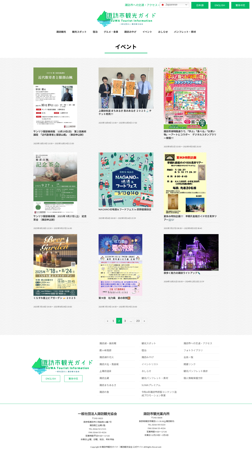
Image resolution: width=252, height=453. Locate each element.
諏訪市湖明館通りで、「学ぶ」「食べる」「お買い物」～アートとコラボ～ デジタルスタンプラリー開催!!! (190, 134)
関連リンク (190, 364)
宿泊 (144, 350)
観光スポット (149, 343)
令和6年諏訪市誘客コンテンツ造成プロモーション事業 (159, 393)
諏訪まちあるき (107, 385)
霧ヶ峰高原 (105, 350)
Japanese (171, 4)
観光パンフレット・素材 (155, 378)
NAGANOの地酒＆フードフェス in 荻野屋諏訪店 (125, 209)
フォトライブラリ (193, 350)
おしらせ (146, 371)
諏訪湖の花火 (106, 357)
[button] (142, 5)
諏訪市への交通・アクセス (198, 343)
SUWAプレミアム (151, 385)
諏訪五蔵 (104, 378)
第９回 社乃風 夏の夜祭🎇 (114, 297)
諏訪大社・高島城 (109, 364)
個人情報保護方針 (193, 378)
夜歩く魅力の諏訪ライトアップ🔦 (182, 272)
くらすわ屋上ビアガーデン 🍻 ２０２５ (54, 297)
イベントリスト (150, 364)
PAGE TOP (243, 436)
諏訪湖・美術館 (107, 343)
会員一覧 (188, 357)
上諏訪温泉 (105, 371)
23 (137, 321)
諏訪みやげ (148, 357)
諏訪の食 (104, 391)
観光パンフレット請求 (196, 371)
